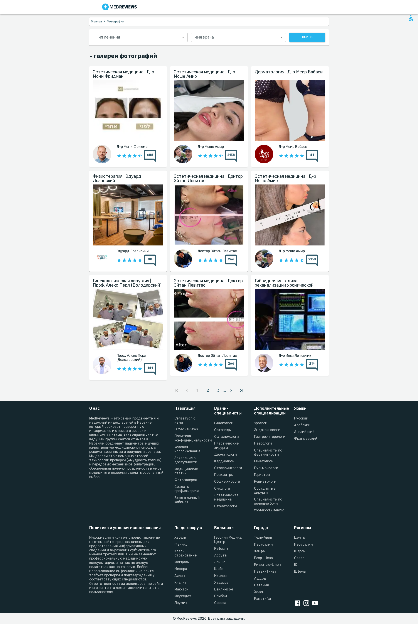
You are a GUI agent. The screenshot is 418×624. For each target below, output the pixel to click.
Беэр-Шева (263, 558)
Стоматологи (225, 506)
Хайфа (259, 551)
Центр (299, 537)
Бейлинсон (223, 589)
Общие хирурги (227, 481)
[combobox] (140, 37)
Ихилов (220, 576)
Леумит (180, 603)
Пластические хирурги (226, 445)
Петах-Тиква (265, 571)
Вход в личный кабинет (187, 500)
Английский (304, 432)
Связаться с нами (184, 420)
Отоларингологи (228, 468)
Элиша (219, 562)
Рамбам (220, 596)
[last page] (241, 390)
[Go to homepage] (119, 7)
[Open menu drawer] (94, 7)
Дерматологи (225, 454)
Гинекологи (223, 423)
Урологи (260, 423)
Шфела (300, 571)
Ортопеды (222, 430)
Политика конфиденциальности (189, 438)
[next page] (231, 390)
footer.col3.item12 (268, 510)
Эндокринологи (267, 430)
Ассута (220, 555)
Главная (96, 21)
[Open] (183, 37)
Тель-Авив (263, 537)
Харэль (180, 537)
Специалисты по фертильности (268, 452)
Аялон (179, 576)
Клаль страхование (185, 553)
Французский (305, 438)
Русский (301, 418)
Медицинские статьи (186, 471)
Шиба (219, 569)
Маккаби (181, 589)
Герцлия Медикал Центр (228, 539)
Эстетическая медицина (226, 497)
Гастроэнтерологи (268, 437)
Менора (180, 569)
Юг (296, 565)
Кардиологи (224, 461)
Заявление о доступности (185, 460)
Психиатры (223, 475)
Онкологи (222, 488)
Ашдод (260, 578)
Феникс (180, 544)
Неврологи (263, 443)
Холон (259, 592)
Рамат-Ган (263, 599)
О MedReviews (186, 429)
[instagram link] (307, 603)
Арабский (302, 425)
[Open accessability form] (411, 18)
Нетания (261, 585)
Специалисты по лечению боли (268, 501)
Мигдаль (181, 562)
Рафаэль (221, 548)
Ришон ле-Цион (267, 565)
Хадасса (221, 582)
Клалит (180, 582)
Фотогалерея (185, 480)
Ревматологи (265, 481)
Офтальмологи (226, 437)
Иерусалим (263, 544)
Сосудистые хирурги (264, 490)
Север (299, 558)
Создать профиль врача (186, 489)
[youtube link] (316, 603)
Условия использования (187, 449)
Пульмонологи (266, 468)
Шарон (299, 551)
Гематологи (263, 461)
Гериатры (262, 475)
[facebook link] (298, 603)
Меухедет (182, 596)
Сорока (220, 603)
